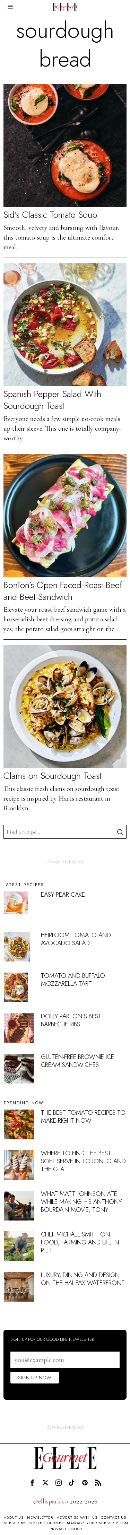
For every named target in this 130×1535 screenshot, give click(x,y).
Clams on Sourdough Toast (52, 776)
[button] (120, 832)
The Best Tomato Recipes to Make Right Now (83, 1116)
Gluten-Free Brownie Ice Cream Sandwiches (77, 1060)
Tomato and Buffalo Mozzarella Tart (73, 979)
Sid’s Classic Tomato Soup (50, 215)
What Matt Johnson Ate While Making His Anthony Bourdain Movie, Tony (81, 1202)
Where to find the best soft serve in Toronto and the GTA (83, 1161)
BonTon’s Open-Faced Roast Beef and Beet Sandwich (62, 591)
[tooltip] (32, 1482)
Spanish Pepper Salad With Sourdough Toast (52, 400)
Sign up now (34, 1377)
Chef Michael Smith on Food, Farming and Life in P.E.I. (80, 1242)
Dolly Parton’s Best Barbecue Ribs (71, 1020)
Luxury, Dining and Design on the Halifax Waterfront (83, 1278)
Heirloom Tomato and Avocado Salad (76, 939)
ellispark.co (53, 1501)
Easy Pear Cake (63, 894)
